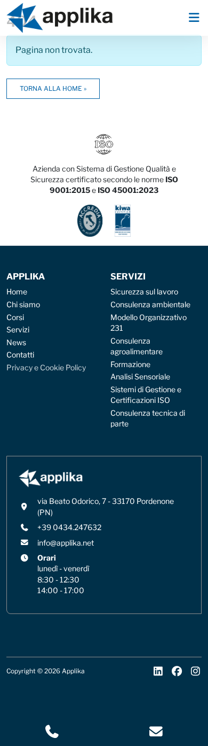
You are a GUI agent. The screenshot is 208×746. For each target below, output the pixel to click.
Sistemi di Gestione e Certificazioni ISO (145, 395)
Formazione (130, 364)
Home (16, 291)
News (16, 342)
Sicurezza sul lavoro (144, 291)
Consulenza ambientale (150, 304)
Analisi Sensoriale (140, 376)
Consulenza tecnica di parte (147, 418)
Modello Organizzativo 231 (148, 322)
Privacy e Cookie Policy (46, 367)
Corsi (15, 317)
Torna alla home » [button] (53, 88)
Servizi (17, 329)
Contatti (20, 355)
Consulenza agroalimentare (136, 346)
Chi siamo (23, 304)
